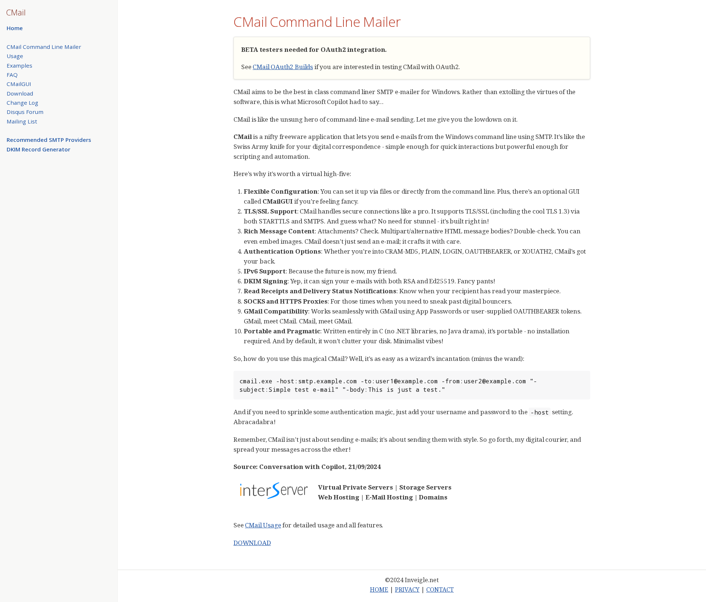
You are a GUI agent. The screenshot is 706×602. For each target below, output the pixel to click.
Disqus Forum (25, 111)
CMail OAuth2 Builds (283, 66)
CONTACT (440, 589)
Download (20, 93)
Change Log (22, 102)
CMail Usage (263, 525)
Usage (15, 56)
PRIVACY (407, 589)
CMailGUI (19, 83)
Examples (19, 65)
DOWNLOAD (252, 542)
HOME (379, 589)
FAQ (12, 74)
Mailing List (22, 121)
